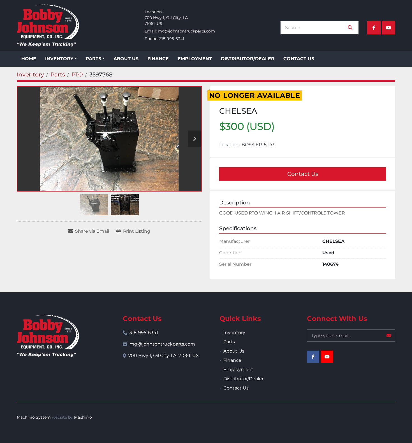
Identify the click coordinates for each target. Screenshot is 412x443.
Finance (158, 58)
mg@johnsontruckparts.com (186, 31)
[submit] (350, 27)
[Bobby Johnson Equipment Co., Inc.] (48, 336)
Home (28, 58)
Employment (195, 58)
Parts (93, 58)
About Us (126, 58)
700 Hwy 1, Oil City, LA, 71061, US (163, 355)
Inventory (59, 58)
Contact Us (298, 58)
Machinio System (34, 417)
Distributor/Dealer (247, 58)
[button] (61, 59)
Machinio (83, 417)
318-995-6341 (171, 38)
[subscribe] (389, 335)
